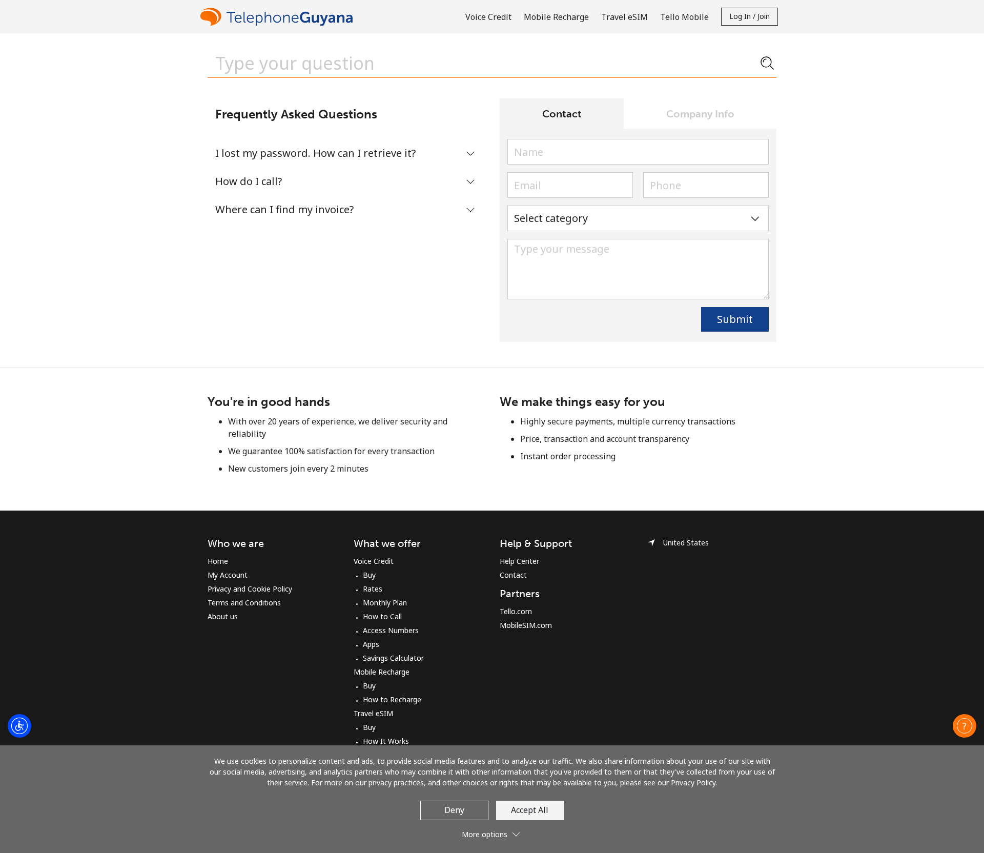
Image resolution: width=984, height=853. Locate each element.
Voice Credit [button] (488, 17)
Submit (735, 319)
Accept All (529, 810)
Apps (371, 644)
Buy (369, 575)
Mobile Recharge (381, 672)
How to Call (382, 616)
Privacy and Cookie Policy (250, 589)
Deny (454, 810)
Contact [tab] (562, 114)
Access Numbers (391, 630)
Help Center (519, 561)
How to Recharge (392, 699)
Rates (372, 589)
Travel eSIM (373, 713)
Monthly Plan (385, 602)
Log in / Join (749, 16)
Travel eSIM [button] (624, 17)
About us (223, 616)
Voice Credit (374, 561)
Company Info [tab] (700, 114)
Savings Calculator (393, 658)
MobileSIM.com (526, 625)
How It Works (386, 741)
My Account (228, 575)
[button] (964, 726)
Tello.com (516, 611)
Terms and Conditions (244, 602)
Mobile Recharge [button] (556, 17)
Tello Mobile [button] (684, 17)
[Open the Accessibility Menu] (19, 726)
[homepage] (279, 16)
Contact (513, 575)
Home (218, 561)
